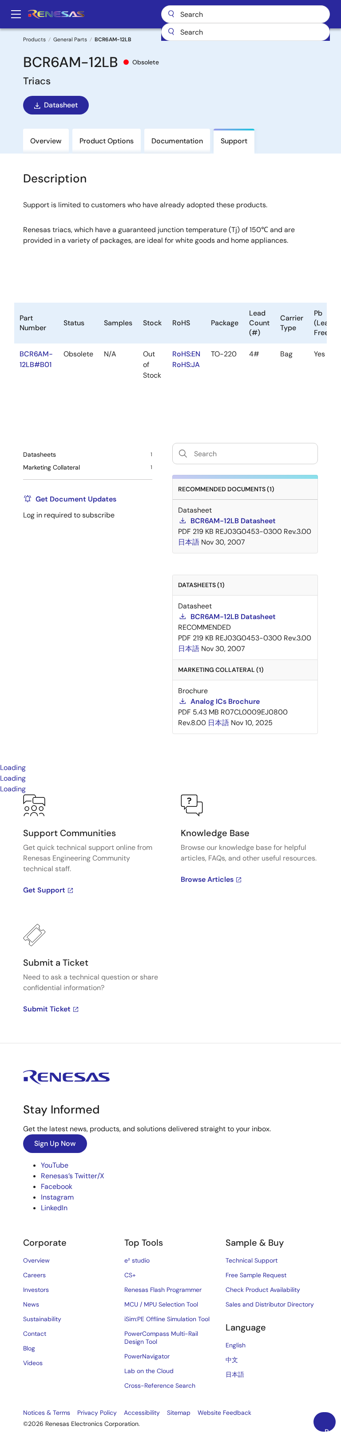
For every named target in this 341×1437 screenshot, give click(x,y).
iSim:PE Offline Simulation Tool (167, 1319)
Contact (34, 1334)
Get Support (44, 890)
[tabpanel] (170, 918)
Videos (33, 1363)
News (31, 1304)
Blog (29, 1348)
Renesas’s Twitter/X (72, 1175)
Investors (36, 1290)
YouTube (54, 1165)
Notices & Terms (46, 1413)
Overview (36, 1260)
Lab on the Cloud (149, 1371)
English (236, 1345)
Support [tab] (234, 141)
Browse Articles (207, 879)
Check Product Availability (263, 1290)
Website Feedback (224, 1413)
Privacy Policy (97, 1413)
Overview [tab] (46, 141)
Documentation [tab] (177, 141)
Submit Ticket (47, 1009)
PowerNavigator (147, 1356)
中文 (232, 1360)
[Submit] (171, 32)
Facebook (56, 1186)
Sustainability (42, 1319)
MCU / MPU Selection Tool (161, 1304)
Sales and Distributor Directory (270, 1304)
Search (245, 14)
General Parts (70, 39)
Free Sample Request (256, 1275)
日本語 (235, 1374)
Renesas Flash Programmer (163, 1290)
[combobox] (245, 32)
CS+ (130, 1275)
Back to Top (330, 1429)
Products (34, 39)
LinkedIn (54, 1207)
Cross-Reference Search (159, 1386)
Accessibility (142, 1413)
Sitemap (178, 1413)
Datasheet (61, 105)
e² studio (137, 1260)
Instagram (57, 1197)
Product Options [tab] (106, 141)
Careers (34, 1275)
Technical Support (252, 1260)
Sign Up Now (55, 1143)
